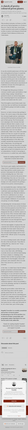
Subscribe (14, 401)
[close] (24, 382)
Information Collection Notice (18, 410)
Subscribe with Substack (15, 406)
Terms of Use (21, 409)
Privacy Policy (15, 412)
